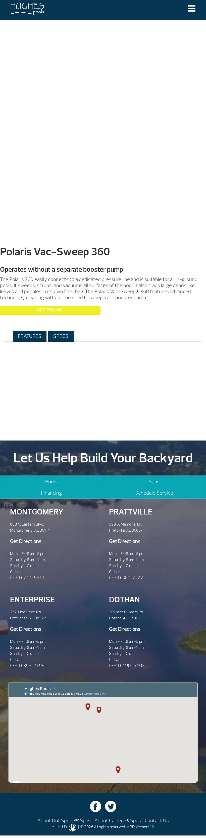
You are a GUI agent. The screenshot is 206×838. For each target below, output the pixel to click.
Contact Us (157, 820)
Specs (61, 336)
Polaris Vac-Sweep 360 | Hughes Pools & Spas (27, 10)
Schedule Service (154, 493)
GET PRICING (50, 310)
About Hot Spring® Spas (64, 820)
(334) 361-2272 (126, 578)
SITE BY (60, 826)
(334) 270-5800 (28, 578)
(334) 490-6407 (127, 665)
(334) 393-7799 (27, 665)
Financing (51, 493)
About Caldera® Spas (117, 820)
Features (29, 336)
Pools (51, 481)
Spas (154, 481)
